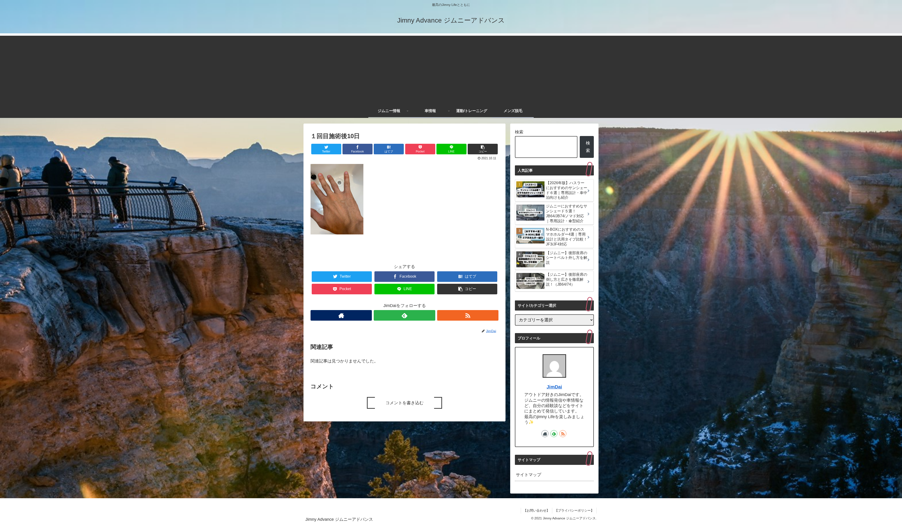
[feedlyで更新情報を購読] (404, 315)
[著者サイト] (341, 315)
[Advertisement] (451, 68)
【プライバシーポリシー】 (574, 510)
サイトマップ (528, 474)
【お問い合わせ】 (536, 510)
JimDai (554, 386)
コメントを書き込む (404, 403)
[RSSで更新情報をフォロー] (467, 315)
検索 (519, 132)
